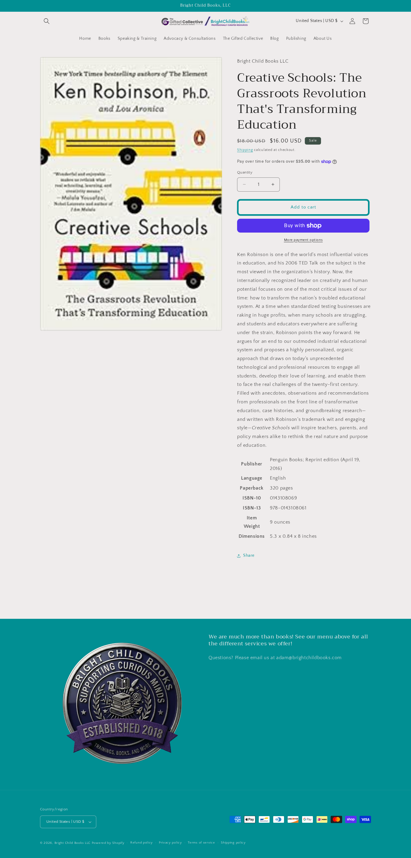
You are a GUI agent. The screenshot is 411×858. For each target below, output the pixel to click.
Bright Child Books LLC (72, 843)
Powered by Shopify (108, 843)
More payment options (303, 240)
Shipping (245, 150)
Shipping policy (233, 842)
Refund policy (141, 842)
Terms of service (201, 842)
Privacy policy (170, 842)
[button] (46, 21)
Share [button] (249, 555)
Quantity (244, 172)
